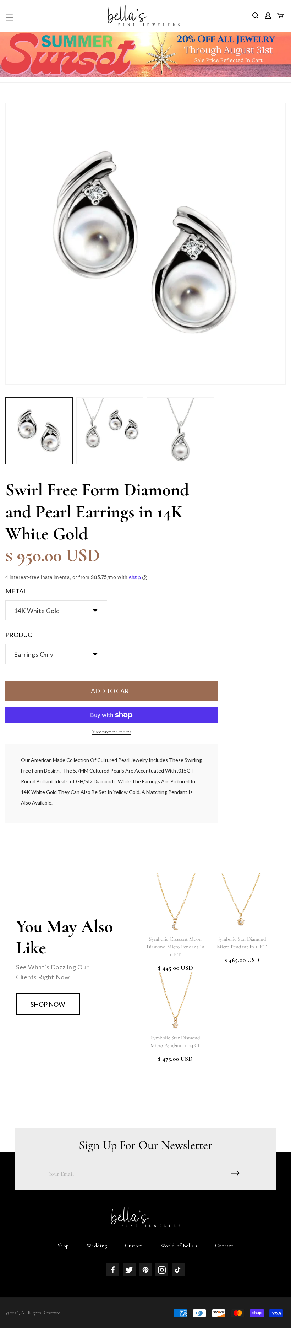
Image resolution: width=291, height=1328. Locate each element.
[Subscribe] (235, 1173)
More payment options (111, 731)
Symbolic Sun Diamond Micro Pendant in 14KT (242, 943)
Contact (224, 1245)
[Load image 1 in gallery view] (39, 431)
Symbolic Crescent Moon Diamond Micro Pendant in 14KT (175, 947)
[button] (10, 17)
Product (20, 635)
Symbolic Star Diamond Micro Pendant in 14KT (175, 1041)
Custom (134, 1245)
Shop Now (48, 1004)
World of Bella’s (178, 1245)
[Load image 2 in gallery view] (110, 431)
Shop (63, 1245)
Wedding (97, 1245)
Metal (16, 591)
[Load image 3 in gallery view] (180, 431)
